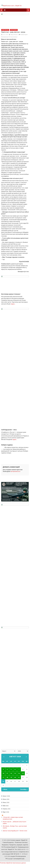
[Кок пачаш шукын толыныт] (15, 284)
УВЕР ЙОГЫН (5, 30)
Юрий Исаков (14, 34)
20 (15, 777)
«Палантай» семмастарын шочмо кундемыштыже (13, 818)
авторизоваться (15, 471)
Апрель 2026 (6, 809)
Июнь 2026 (6, 802)
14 (19, 773)
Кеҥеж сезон (23, 831)
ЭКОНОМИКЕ (14, 30)
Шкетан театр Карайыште (10, 831)
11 (7, 773)
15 (23, 773)
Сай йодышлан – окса (9, 430)
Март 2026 (6, 812)
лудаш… (12, 304)
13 (15, 773)
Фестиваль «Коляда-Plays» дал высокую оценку (15, 827)
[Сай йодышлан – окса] (15, 368)
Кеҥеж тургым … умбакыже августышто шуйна (14, 822)
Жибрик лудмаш (7, 445)
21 (19, 777)
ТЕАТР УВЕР (7, 815)
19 (11, 777)
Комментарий (23, 34)
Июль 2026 (6, 799)
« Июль (4, 789)
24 (3, 781)
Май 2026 (5, 806)
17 (3, 777)
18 (7, 777)
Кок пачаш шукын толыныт (10, 294)
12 (11, 773)
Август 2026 (15, 756)
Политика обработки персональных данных (13, 863)
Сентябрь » (24, 789)
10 (3, 773)
